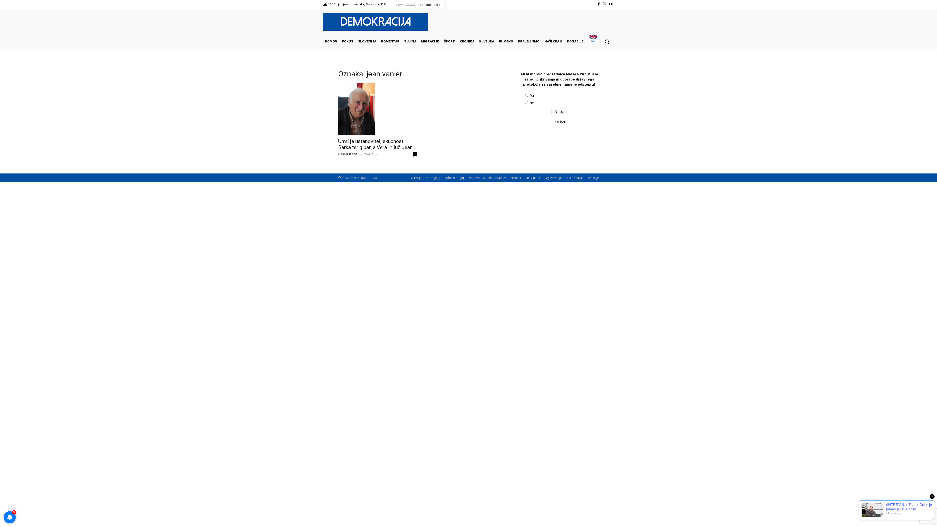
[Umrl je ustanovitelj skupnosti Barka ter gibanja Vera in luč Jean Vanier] (377, 109)
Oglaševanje (553, 178)
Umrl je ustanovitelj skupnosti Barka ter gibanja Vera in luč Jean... (377, 144)
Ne (531, 103)
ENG (593, 41)
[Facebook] (598, 4)
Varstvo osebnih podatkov (487, 178)
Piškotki (515, 178)
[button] (607, 41)
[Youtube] (611, 4)
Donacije (593, 178)
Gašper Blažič (347, 154)
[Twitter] (605, 4)
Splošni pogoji (455, 178)
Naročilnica (574, 178)
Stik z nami (533, 178)
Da (531, 95)
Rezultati (559, 122)
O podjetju (432, 178)
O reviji (416, 178)
